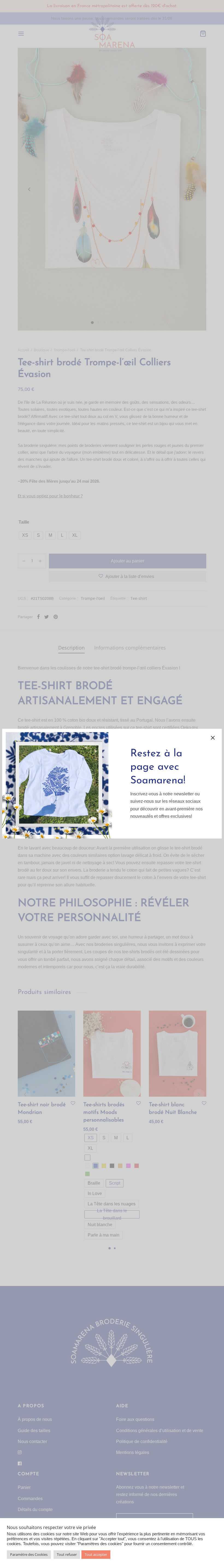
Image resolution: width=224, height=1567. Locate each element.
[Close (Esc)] (213, 738)
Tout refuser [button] (67, 1554)
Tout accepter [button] (96, 1554)
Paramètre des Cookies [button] (29, 1554)
